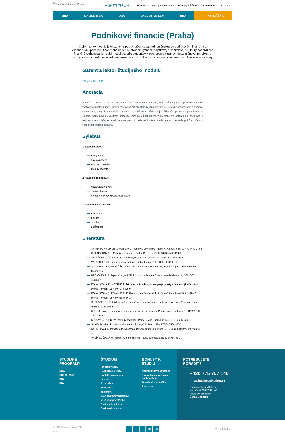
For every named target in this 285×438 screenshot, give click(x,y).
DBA (122, 15)
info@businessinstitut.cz (207, 380)
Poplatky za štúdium (112, 375)
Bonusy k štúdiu (187, 5)
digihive (227, 429)
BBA (183, 15)
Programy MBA (109, 367)
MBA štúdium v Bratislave (115, 396)
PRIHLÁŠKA (215, 15)
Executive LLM (152, 15)
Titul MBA (106, 391)
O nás (224, 5)
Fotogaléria (107, 387)
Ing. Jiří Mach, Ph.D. (92, 80)
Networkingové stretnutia (156, 371)
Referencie (209, 5)
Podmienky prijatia (111, 371)
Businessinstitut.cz (111, 404)
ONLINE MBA (93, 15)
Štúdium (141, 5)
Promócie (147, 386)
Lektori (105, 379)
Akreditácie (107, 383)
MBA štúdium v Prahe (113, 400)
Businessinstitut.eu (111, 408)
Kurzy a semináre (162, 5)
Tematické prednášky (154, 382)
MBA (64, 15)
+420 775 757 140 (117, 5)
